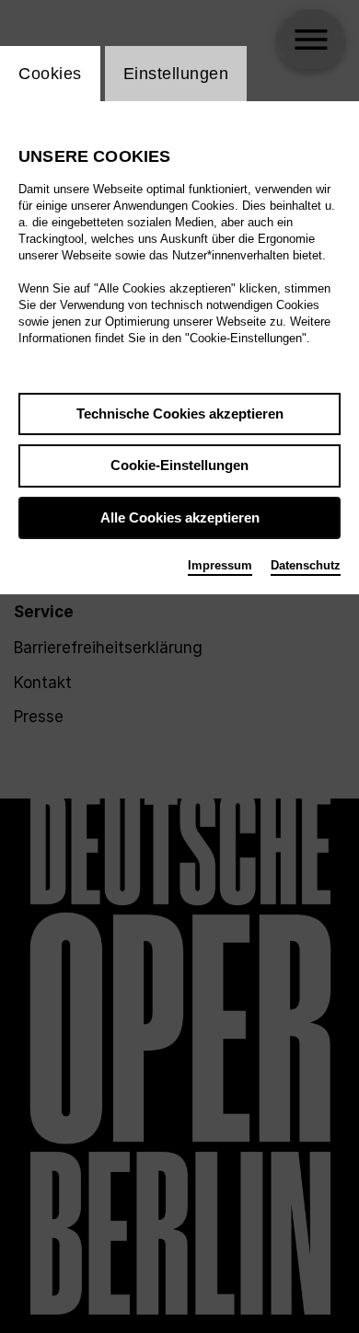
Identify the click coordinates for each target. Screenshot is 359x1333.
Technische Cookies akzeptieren (180, 413)
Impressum (220, 565)
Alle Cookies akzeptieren (180, 517)
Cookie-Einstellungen (179, 465)
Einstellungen (176, 73)
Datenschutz (306, 565)
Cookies (50, 73)
